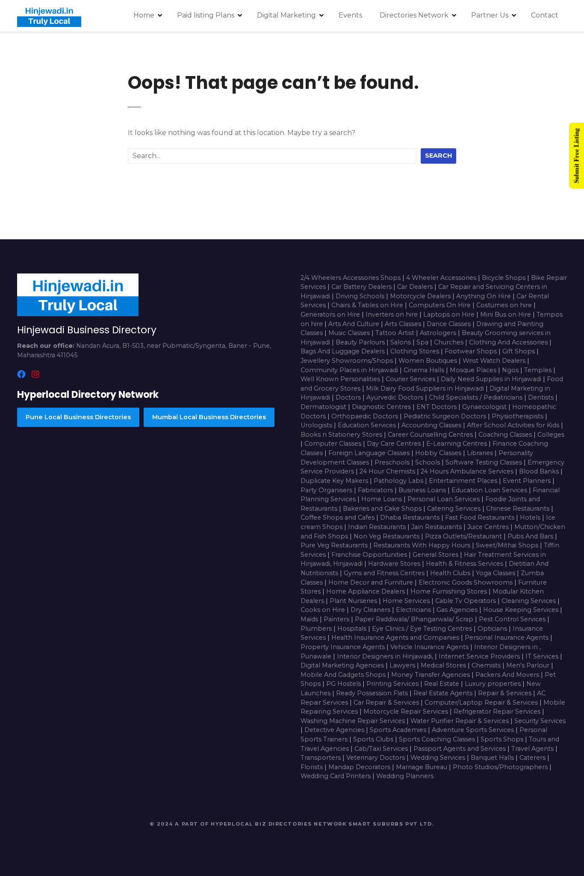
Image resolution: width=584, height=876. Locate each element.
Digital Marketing (286, 15)
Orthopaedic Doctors (365, 416)
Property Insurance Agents (343, 647)
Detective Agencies (335, 730)
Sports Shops (503, 739)
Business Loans (423, 490)
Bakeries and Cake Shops (383, 508)
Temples (538, 370)
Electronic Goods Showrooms (466, 582)
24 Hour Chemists (388, 471)
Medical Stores (444, 665)
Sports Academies (399, 730)
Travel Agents (533, 749)
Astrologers (439, 333)
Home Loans (382, 499)
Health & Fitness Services (465, 563)
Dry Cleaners (371, 610)
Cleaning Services (529, 601)
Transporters (321, 757)
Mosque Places (474, 370)
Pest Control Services (513, 619)
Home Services (407, 601)
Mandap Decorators (360, 767)
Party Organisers (327, 490)
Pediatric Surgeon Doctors (446, 416)
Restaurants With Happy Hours (422, 545)
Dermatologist (324, 407)
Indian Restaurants (377, 527)
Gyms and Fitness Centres (385, 573)
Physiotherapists (518, 416)
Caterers (533, 757)
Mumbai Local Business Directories (209, 417)
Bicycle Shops (504, 278)
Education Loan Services (490, 490)
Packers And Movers (508, 675)
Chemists (487, 665)
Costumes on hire (505, 305)
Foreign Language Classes (369, 453)
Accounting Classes (432, 425)
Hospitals (352, 628)
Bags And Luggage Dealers (343, 351)
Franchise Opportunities (370, 555)
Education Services (368, 425)
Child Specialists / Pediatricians (476, 397)
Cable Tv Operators (466, 601)
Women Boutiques (428, 361)
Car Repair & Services (387, 702)
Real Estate (442, 684)
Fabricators (376, 490)
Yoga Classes (496, 573)
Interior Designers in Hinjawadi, (385, 656)
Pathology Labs (399, 481)
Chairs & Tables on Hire (368, 305)
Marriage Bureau (422, 767)
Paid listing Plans (205, 15)
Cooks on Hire (324, 610)
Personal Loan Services (444, 499)
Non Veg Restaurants (387, 536)
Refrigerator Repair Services (498, 711)
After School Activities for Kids (514, 425)
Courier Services (411, 379)
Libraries (481, 453)
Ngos (511, 370)
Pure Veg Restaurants (335, 545)
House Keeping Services (521, 610)
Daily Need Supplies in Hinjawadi (491, 379)
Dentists (541, 397)
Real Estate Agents (443, 693)
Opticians (493, 628)
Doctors (349, 397)
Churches (449, 342)
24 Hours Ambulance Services (468, 471)
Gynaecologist (485, 407)
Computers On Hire (440, 305)
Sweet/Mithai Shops (508, 545)
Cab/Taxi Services (382, 749)
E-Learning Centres (457, 443)
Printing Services (393, 684)
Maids (310, 619)
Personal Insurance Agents (507, 637)
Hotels (531, 517)
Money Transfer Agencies (431, 675)
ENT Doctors (437, 407)
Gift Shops (519, 351)
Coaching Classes (506, 434)
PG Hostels (344, 684)
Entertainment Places (464, 481)
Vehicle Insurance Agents (430, 647)
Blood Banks (539, 471)
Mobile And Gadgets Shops (344, 675)
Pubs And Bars (531, 536)
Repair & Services (505, 693)
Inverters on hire (392, 314)
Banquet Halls (493, 757)
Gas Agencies (458, 610)
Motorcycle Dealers (421, 296)
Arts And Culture (354, 324)
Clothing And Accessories (509, 342)
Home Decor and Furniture (371, 582)
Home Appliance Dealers (366, 591)
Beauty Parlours (361, 342)
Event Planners (527, 481)
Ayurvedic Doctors (395, 397)
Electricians (414, 610)
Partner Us (489, 15)
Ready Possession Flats (373, 693)
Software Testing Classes (484, 462)
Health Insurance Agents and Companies (396, 637)
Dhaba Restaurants (410, 517)
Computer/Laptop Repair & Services (482, 702)
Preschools (393, 462)
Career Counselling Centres (431, 434)
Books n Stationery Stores (342, 434)
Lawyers (403, 665)
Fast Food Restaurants (480, 517)
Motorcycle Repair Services (406, 711)
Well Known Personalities (341, 379)
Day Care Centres (394, 443)
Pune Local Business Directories (78, 417)
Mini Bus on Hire (506, 314)
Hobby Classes (439, 453)
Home (143, 15)
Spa (423, 342)
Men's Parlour (528, 665)
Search (438, 155)
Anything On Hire (484, 296)
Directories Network (414, 15)
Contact (544, 15)
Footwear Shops (471, 351)
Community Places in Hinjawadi (349, 370)
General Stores (436, 555)
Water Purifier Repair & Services (460, 721)
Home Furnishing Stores (449, 591)
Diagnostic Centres (382, 407)
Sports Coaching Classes (438, 739)
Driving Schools (361, 296)
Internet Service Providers (480, 656)
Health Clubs (451, 573)
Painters (337, 619)
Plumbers (317, 628)
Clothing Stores (415, 351)
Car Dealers (415, 287)
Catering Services (454, 508)
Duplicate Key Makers (335, 481)
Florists (312, 767)
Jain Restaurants (437, 527)
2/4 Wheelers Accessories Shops (351, 278)
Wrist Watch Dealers (495, 361)
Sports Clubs (374, 739)
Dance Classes (449, 324)
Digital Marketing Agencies (343, 665)
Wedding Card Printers (336, 776)
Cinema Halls (425, 370)
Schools (428, 462)
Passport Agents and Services (460, 749)
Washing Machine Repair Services (354, 721)
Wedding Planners (405, 776)
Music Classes (350, 333)
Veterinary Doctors (376, 757)
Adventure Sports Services (474, 730)
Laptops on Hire (449, 314)
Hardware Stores (395, 563)
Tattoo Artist (395, 333)
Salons (401, 342)
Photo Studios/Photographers (501, 767)
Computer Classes (333, 443)
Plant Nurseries (354, 601)
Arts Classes (404, 324)
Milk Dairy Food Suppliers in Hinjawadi (425, 388)
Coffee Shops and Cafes (338, 517)
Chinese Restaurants (518, 508)
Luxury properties (493, 684)
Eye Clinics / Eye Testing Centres (423, 628)
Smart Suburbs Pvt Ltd (390, 824)
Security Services (540, 721)
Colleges (550, 434)
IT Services (542, 656)
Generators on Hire (331, 314)
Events (350, 15)
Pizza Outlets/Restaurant (464, 536)
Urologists (317, 425)
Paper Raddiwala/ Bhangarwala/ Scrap (415, 619)
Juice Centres (488, 527)
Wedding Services (438, 757)
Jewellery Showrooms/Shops (348, 361)
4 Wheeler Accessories (442, 278)
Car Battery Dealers (362, 287)
